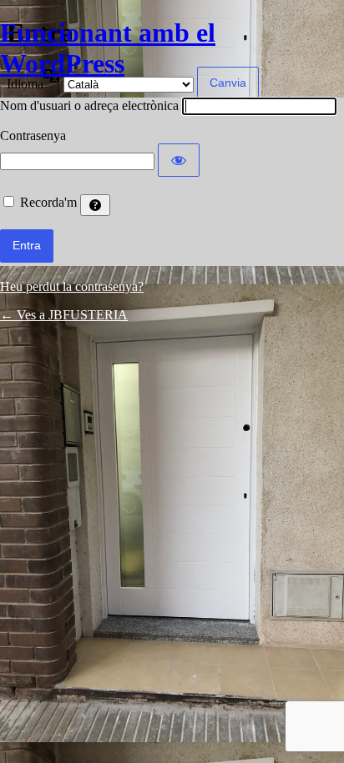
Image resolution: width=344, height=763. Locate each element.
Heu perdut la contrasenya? (72, 286)
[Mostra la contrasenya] (179, 160)
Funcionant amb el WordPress (107, 48)
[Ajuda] (95, 205)
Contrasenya (33, 135)
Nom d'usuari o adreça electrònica (89, 105)
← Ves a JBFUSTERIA (64, 315)
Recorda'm (48, 202)
